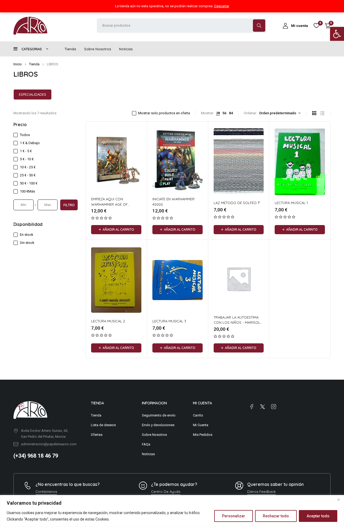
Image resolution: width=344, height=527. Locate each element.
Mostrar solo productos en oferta (164, 113)
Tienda (34, 64)
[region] (172, 511)
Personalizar (233, 516)
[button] (337, 34)
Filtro (69, 205)
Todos (25, 135)
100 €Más (27, 191)
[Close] (338, 499)
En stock (26, 235)
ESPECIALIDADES (32, 94)
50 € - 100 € (28, 183)
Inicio (17, 64)
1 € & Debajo (30, 143)
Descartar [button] (221, 6)
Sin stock (27, 243)
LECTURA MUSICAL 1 (291, 203)
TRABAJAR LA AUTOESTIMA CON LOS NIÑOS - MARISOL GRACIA (237, 322)
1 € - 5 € (26, 151)
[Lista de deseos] (316, 26)
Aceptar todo (318, 516)
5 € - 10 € (27, 159)
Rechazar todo (276, 516)
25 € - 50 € (27, 175)
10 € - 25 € (27, 167)
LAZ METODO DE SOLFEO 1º (237, 203)
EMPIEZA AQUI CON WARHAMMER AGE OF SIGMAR (109, 204)
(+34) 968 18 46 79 (35, 456)
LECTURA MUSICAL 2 (108, 321)
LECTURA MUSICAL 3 (169, 321)
